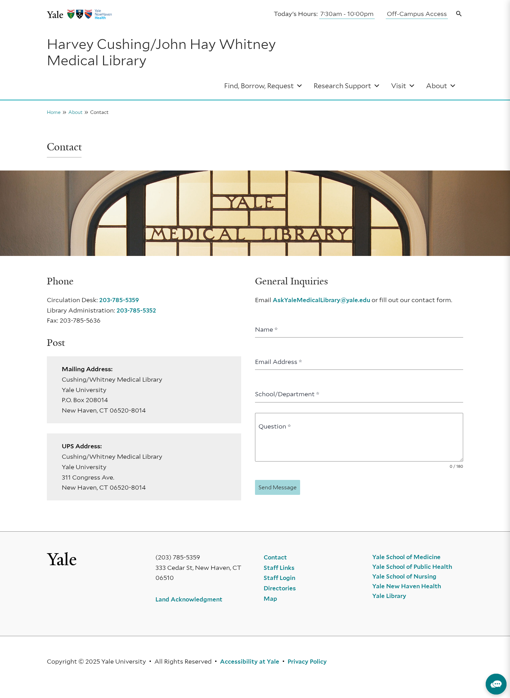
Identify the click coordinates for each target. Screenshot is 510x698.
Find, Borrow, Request (259, 86)
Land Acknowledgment (188, 599)
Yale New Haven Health (406, 586)
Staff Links (279, 567)
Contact (275, 557)
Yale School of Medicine (406, 557)
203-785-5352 (136, 310)
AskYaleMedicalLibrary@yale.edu (321, 300)
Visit (398, 86)
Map (270, 598)
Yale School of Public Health (412, 566)
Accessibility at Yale (249, 661)
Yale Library (389, 595)
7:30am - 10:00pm (347, 13)
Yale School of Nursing (404, 576)
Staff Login (279, 577)
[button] (459, 14)
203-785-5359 (119, 300)
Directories (280, 588)
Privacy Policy (307, 661)
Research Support (342, 86)
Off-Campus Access (417, 13)
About (436, 86)
